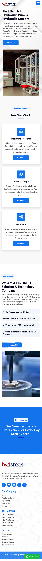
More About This (11, 345)
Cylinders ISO (6, 537)
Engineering (6, 501)
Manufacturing (7, 503)
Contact (4, 506)
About (4, 495)
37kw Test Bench (8, 515)
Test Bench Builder (8, 498)
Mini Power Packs (8, 545)
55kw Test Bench (8, 517)
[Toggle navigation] (38, 3)
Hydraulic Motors (8, 542)
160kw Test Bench (8, 525)
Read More (21, 158)
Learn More (10, 43)
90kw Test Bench (8, 520)
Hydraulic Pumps (7, 539)
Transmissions (7, 534)
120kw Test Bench (8, 523)
